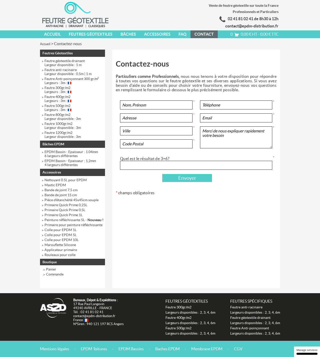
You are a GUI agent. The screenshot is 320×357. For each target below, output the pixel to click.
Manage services (307, 350)
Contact (204, 34)
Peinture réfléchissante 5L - (74, 220)
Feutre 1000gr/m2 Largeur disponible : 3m (62, 126)
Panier (51, 269)
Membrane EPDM (206, 349)
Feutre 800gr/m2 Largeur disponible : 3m (62, 117)
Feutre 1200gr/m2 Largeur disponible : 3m (62, 135)
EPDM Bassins (131, 349)
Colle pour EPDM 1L (60, 230)
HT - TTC (254, 34)
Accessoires (157, 34)
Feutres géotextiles (187, 301)
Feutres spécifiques (251, 301)
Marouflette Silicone (60, 245)
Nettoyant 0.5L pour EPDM (65, 180)
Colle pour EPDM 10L (61, 240)
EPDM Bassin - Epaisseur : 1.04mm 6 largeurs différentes (71, 154)
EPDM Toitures (94, 349)
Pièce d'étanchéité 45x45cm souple (71, 200)
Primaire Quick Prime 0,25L (65, 205)
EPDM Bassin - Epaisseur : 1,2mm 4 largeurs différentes (70, 163)
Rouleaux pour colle (60, 255)
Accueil (52, 34)
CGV (238, 349)
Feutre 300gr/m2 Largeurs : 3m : (57, 90)
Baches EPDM (167, 349)
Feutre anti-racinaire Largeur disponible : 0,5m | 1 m (68, 72)
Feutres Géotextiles (90, 34)
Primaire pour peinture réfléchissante (73, 225)
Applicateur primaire (60, 250)
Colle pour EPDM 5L (60, 235)
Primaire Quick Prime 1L (63, 215)
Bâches (128, 34)
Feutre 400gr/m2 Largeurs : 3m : (57, 99)
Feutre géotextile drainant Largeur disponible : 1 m (64, 63)
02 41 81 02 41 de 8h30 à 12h (253, 18)
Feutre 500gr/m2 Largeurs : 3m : (57, 108)
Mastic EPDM (55, 185)
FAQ (182, 34)
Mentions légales (54, 349)
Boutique (49, 262)
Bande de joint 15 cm (60, 195)
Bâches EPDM (53, 144)
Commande (55, 274)
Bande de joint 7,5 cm (61, 190)
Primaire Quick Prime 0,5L (64, 210)
